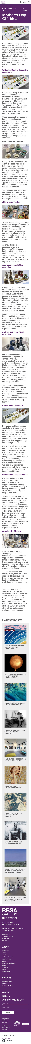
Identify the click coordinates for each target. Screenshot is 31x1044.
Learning (5, 961)
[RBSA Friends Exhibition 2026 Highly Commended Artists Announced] (15, 861)
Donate (4, 983)
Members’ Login (7, 981)
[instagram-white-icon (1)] (3, 996)
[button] (21, 2)
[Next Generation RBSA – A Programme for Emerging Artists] (15, 666)
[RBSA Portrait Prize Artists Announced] (15, 777)
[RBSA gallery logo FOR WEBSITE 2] (3, 2)
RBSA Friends (6, 959)
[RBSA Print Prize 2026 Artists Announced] (15, 832)
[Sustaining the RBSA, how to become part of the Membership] (15, 889)
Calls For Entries (7, 957)
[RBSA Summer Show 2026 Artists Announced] (15, 694)
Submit (8, 1012)
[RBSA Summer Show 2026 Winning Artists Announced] (15, 637)
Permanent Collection (8, 963)
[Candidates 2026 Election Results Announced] (15, 750)
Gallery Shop (6, 971)
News (4, 969)
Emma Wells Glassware (12, 405)
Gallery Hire (5, 965)
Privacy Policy (6, 1038)
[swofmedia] (7, 1040)
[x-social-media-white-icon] (9, 996)
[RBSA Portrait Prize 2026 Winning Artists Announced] (15, 722)
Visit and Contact (7, 986)
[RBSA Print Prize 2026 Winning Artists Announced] (15, 805)
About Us (5, 955)
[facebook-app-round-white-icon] (6, 996)
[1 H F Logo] (25, 1024)
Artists (25, 10)
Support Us (5, 967)
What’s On (5, 950)
